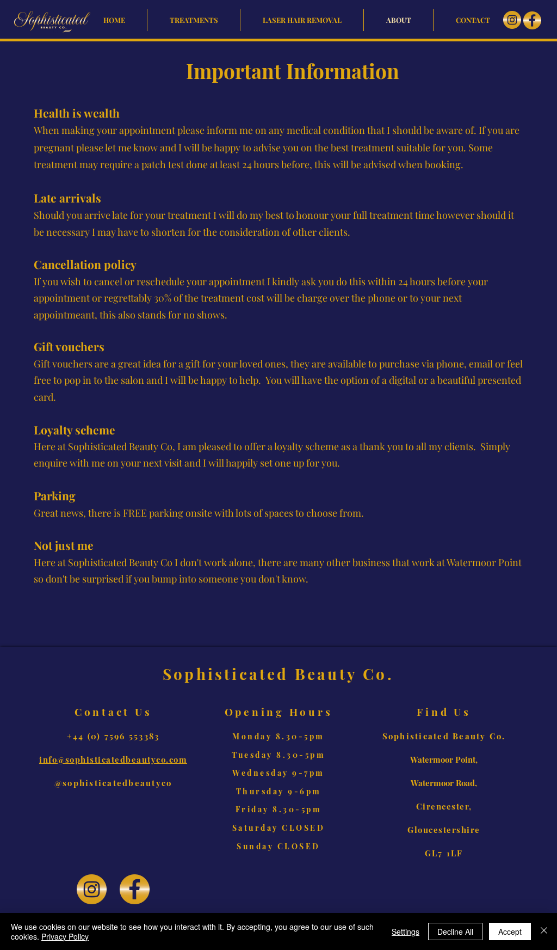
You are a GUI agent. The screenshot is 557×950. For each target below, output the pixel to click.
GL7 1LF (444, 853)
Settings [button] (405, 931)
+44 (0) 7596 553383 (113, 736)
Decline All (455, 931)
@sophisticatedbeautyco (113, 782)
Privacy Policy (65, 936)
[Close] (543, 931)
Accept (510, 931)
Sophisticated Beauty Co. (444, 736)
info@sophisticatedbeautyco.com (113, 759)
